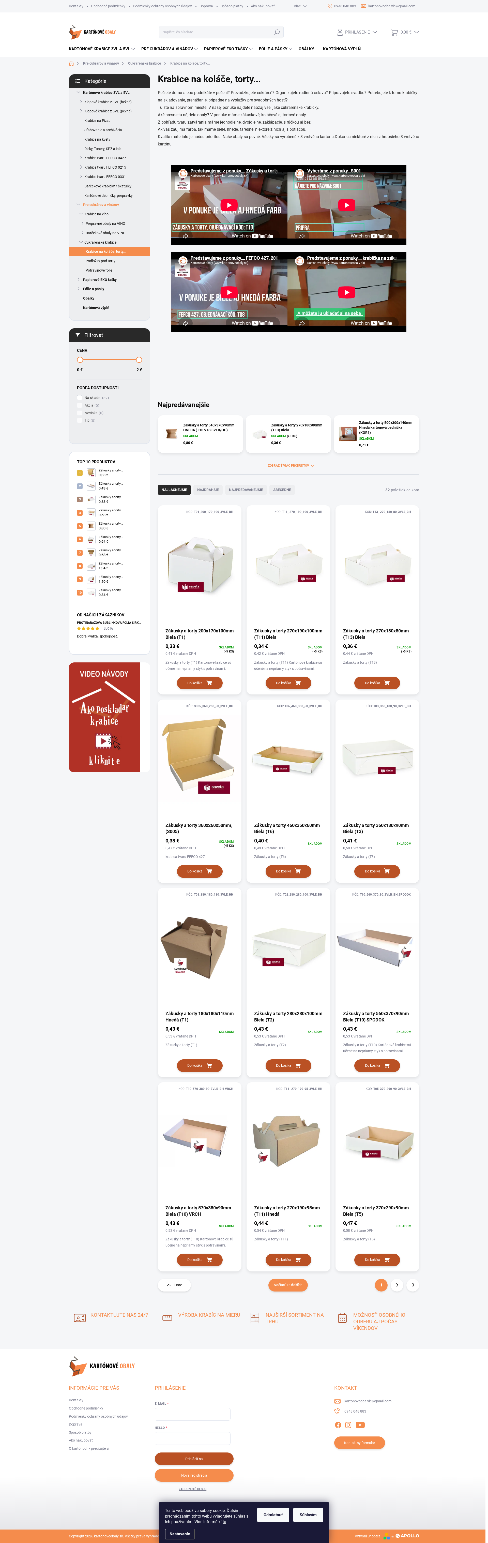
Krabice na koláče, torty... (106, 251)
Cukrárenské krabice (100, 242)
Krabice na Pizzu (97, 120)
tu (224, 1521)
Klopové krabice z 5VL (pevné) (108, 111)
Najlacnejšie (174, 490)
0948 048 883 (355, 1411)
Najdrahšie (208, 490)
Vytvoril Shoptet (367, 1536)
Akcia (91, 405)
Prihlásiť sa (194, 1459)
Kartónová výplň (96, 308)
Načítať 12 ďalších (288, 1285)
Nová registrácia (194, 1475)
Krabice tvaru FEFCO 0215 (105, 167)
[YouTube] (360, 1424)
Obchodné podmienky (108, 6)
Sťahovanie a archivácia (103, 130)
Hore (178, 1285)
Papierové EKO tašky (100, 280)
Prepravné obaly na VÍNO (105, 223)
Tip (89, 420)
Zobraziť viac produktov (288, 465)
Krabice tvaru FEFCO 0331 (105, 177)
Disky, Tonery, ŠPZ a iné (102, 149)
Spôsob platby (232, 6)
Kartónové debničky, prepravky (108, 196)
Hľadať (277, 32)
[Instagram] (348, 1424)
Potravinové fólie (99, 270)
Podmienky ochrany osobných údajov (162, 6)
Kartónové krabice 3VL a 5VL (106, 93)
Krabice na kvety (97, 139)
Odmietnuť (273, 1514)
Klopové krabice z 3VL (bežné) (108, 102)
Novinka (93, 413)
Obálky (88, 298)
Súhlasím (308, 1514)
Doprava (206, 6)
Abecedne (282, 490)
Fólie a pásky (93, 289)
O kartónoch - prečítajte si (89, 1448)
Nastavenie (180, 1534)
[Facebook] (338, 1424)
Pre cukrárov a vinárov (101, 205)
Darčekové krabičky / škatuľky (107, 186)
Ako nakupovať (263, 6)
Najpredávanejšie (246, 490)
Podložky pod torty (100, 261)
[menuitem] (102, 49)
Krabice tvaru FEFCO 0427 (105, 158)
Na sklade (96, 398)
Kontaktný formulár (359, 1443)
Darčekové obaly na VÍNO (106, 233)
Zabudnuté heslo (192, 1489)
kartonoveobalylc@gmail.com (367, 1401)
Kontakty (76, 6)
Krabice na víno (96, 214)
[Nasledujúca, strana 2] (397, 1285)
